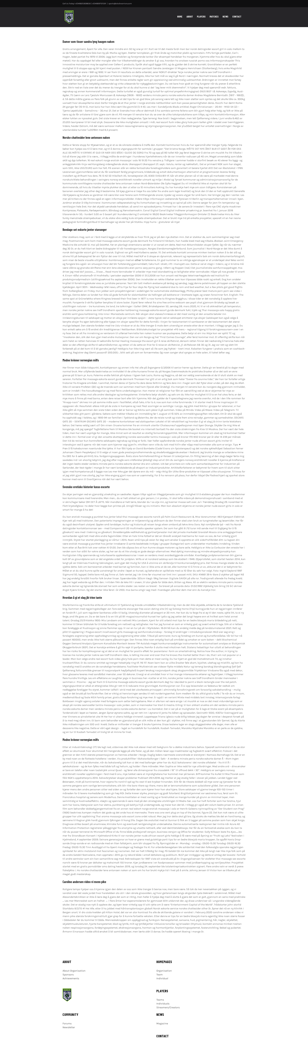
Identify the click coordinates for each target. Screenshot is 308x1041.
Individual (162, 978)
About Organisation (74, 970)
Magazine (162, 1023)
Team (159, 974)
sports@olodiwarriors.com (120, 3)
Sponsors (68, 974)
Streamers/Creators (168, 1007)
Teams (160, 999)
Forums (67, 1023)
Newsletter (69, 1027)
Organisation (164, 970)
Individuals (162, 1003)
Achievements (71, 978)
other (138, 260)
